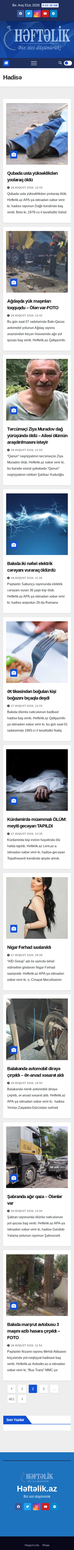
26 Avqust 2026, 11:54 (26, 1345)
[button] (60, 63)
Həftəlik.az (37, 1488)
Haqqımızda (32, 1545)
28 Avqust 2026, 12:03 (27, 450)
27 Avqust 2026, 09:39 (27, 955)
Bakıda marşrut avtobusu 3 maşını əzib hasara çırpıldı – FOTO (33, 1331)
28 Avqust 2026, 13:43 (27, 187)
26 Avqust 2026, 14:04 (27, 1211)
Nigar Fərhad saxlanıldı (29, 947)
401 (12, 1399)
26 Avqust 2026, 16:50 (27, 1083)
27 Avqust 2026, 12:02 (27, 705)
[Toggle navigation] (33, 63)
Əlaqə (45, 1545)
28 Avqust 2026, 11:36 (26, 578)
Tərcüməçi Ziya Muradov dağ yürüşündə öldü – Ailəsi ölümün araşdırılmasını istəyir (37, 435)
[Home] (6, 63)
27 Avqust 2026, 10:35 (27, 833)
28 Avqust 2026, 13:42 (27, 315)
